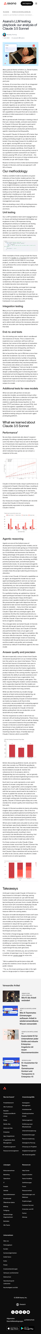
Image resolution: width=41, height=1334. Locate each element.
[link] (6, 12)
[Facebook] (24, 1312)
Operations (6, 1178)
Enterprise (6, 1132)
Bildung (5, 1206)
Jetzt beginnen (26, 3)
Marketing (6, 1174)
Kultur (5, 1261)
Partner (24, 1213)
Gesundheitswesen (9, 1194)
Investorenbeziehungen (10, 1269)
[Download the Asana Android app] (27, 1328)
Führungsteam (7, 1245)
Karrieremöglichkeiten (10, 1253)
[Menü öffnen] (36, 3)
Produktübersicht (8, 1102)
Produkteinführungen (28, 1134)
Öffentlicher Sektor (9, 1202)
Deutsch (23, 1304)
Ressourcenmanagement (11, 1150)
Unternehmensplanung (29, 1130)
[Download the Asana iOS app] (13, 1328)
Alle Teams (6, 1225)
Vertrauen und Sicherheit (10, 1273)
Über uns (6, 1241)
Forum (24, 1186)
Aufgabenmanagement (29, 1150)
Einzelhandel (7, 1198)
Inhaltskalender (26, 1109)
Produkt (5, 1186)
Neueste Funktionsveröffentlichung (9, 1113)
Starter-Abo (6, 1124)
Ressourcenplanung (28, 1138)
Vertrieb (5, 1190)
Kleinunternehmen (9, 1170)
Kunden (5, 1249)
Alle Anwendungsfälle (28, 1154)
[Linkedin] (16, 1312)
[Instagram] (20, 1312)
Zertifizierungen (27, 1182)
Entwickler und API (27, 1209)
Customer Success (28, 1205)
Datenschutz (7, 1277)
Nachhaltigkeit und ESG (10, 1287)
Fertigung (6, 1210)
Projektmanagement (9, 1146)
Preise (5, 1120)
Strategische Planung (28, 1142)
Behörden (6, 1221)
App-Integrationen (9, 1136)
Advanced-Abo (8, 1128)
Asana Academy (27, 1178)
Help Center (25, 1170)
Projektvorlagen (27, 1201)
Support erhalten (27, 1174)
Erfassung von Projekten (29, 1146)
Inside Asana (7, 1257)
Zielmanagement (27, 1120)
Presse (5, 1265)
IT (3, 1182)
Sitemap (24, 1217)
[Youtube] (28, 1312)
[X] (13, 1312)
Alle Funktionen (8, 1106)
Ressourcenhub (27, 1190)
